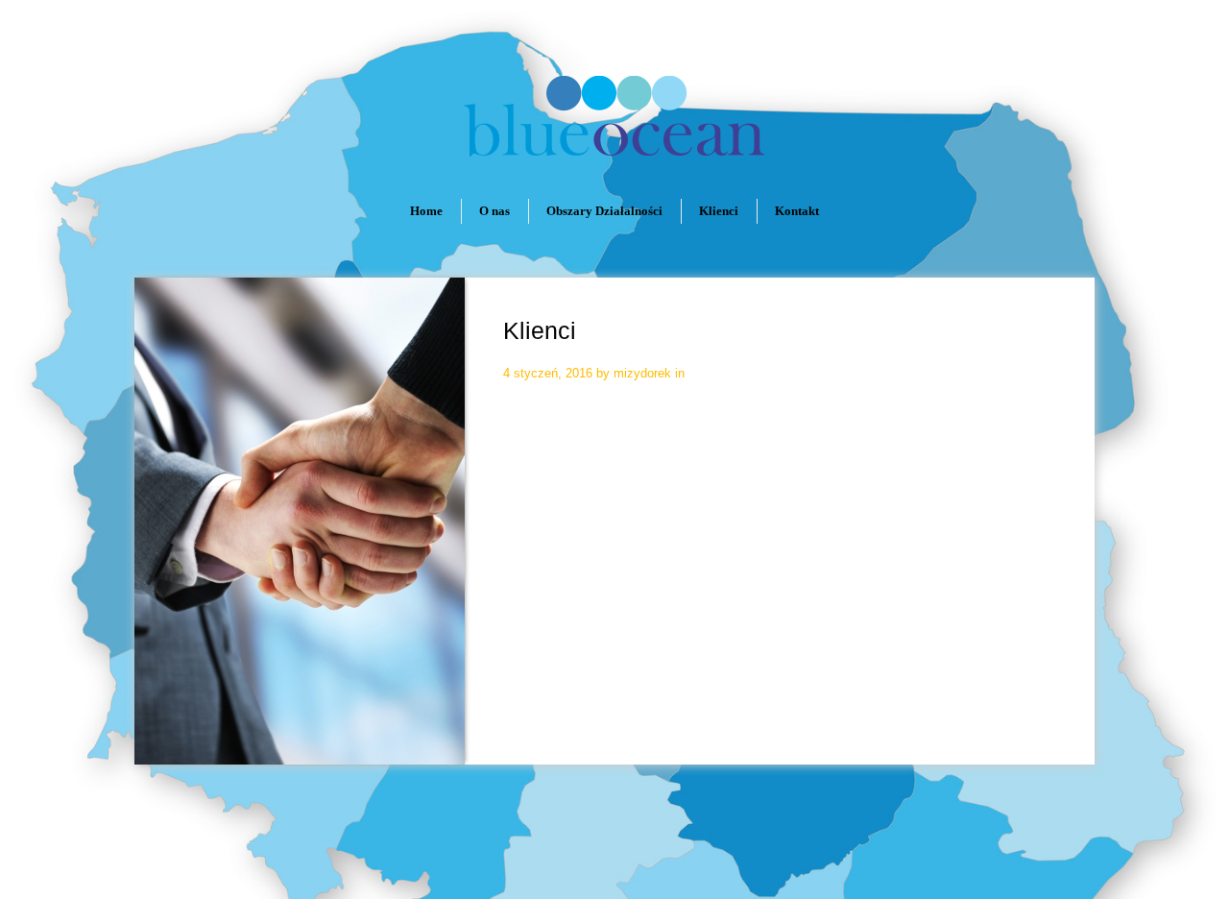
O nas (494, 211)
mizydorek (642, 373)
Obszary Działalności (604, 211)
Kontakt (797, 211)
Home (426, 211)
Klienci (718, 211)
